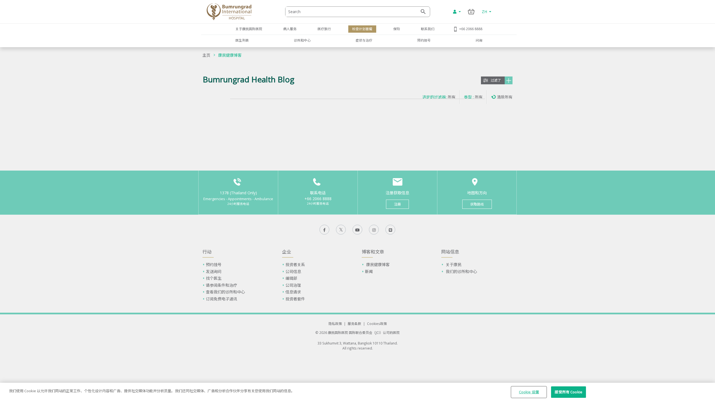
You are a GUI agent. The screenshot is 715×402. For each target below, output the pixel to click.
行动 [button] (206, 252)
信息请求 (293, 292)
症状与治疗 (364, 40)
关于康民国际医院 (248, 29)
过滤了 (496, 80)
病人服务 (290, 29)
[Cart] (471, 11)
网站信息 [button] (450, 252)
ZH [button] (485, 11)
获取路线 (477, 204)
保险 (396, 29)
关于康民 (453, 264)
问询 (479, 40)
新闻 (369, 271)
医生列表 (242, 40)
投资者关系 (295, 264)
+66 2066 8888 (470, 29)
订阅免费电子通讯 (221, 299)
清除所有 (505, 97)
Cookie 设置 (529, 391)
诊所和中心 (302, 40)
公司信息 (293, 271)
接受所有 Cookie (568, 391)
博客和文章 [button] (373, 252)
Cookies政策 (377, 323)
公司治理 (293, 285)
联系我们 (427, 29)
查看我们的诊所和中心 (225, 292)
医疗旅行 (324, 29)
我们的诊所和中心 (461, 271)
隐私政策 (335, 323)
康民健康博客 (230, 55)
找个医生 (213, 278)
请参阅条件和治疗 (221, 285)
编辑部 (291, 278)
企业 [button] (286, 252)
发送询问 (213, 271)
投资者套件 (295, 299)
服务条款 (354, 323)
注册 (397, 204)
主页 (206, 55)
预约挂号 (424, 40)
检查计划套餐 (362, 29)
